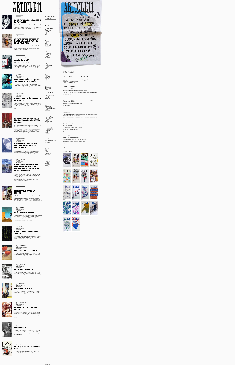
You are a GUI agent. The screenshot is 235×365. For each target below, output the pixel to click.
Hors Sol (46, 104)
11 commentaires (18, 116)
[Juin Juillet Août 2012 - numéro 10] (67, 199)
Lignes (46, 160)
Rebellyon (46, 80)
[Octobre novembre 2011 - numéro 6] (67, 215)
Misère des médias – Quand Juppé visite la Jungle (27, 81)
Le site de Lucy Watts (48, 121)
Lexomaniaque (47, 130)
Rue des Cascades (48, 164)
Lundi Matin (47, 67)
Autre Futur (47, 31)
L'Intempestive (47, 114)
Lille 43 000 (47, 66)
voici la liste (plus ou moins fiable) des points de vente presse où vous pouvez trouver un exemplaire (70, 79)
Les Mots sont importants (49, 128)
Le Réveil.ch (47, 63)
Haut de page (48, 364)
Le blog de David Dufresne (49, 116)
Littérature (17, 94)
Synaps (46, 137)
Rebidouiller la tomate (25, 251)
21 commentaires (18, 344)
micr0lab (46, 131)
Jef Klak (46, 47)
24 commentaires (18, 77)
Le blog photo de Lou (48, 118)
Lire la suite (34, 28)
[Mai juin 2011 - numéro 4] (84, 215)
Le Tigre (46, 64)
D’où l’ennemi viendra (24, 213)
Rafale (46, 79)
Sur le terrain (18, 56)
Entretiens (17, 139)
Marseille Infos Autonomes (49, 69)
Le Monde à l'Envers (48, 153)
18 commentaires (18, 96)
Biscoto (46, 34)
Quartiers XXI (47, 74)
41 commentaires (18, 210)
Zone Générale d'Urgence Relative (50, 140)
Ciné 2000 (46, 99)
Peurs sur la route (23, 289)
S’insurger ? (20, 328)
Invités (17, 246)
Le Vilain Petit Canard (48, 65)
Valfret (69, 110)
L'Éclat (46, 152)
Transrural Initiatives (48, 88)
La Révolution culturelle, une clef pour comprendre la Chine (27, 121)
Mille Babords (47, 132)
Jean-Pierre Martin (48, 106)
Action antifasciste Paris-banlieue (50, 95)
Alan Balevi (23, 285)
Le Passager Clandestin (48, 155)
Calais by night (21, 60)
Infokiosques (47, 46)
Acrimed (46, 29)
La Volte (46, 151)
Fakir (46, 42)
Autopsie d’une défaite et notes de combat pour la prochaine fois (26, 41)
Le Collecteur (47, 119)
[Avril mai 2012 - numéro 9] (75, 199)
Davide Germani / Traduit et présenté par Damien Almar (30, 324)
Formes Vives (74, 88)
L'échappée (47, 158)
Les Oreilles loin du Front (49, 129)
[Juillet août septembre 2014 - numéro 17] (75, 167)
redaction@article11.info (84, 80)
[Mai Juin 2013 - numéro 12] (84, 183)
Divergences (47, 41)
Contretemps (47, 39)
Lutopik (46, 68)
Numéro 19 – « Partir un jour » (69, 72)
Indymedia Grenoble (48, 44)
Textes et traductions (19, 187)
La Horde (46, 52)
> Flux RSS (48, 18)
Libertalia (46, 159)
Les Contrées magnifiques (49, 127)
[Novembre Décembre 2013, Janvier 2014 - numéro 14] (67, 183)
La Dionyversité (47, 110)
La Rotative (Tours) (48, 53)
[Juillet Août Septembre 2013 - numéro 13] (75, 183)
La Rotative (47, 111)
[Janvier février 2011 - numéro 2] (67, 231)
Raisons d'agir (47, 163)
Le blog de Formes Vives (49, 117)
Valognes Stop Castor (48, 138)
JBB (22, 161)
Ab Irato (46, 144)
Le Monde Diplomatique (48, 58)
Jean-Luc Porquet (24, 247)
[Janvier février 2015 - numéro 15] (67, 167)
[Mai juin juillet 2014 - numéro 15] (93, 167)
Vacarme (46, 89)
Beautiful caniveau (23, 270)
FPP (46, 43)
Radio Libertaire (47, 76)
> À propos (48, 15)
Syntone (46, 86)
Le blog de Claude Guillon (49, 115)
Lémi (23, 17)
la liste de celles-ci (70, 82)
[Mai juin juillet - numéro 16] (84, 167)
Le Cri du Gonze (18, 16)
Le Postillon (47, 62)
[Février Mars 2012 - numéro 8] (84, 199)
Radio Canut (47, 75)
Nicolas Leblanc (70, 125)
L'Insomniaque (47, 161)
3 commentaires (18, 325)
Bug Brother (47, 96)
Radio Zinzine (47, 78)
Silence (46, 85)
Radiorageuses (47, 77)
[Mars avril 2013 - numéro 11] (93, 183)
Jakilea (46, 105)
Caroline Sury (71, 135)
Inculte (46, 150)
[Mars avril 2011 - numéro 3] (93, 215)
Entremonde (47, 148)
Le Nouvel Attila (47, 154)
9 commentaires (18, 248)
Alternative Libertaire (48, 30)
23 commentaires (18, 162)
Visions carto (47, 139)
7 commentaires (18, 229)
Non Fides (46, 134)
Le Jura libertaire (47, 57)
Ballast (46, 32)
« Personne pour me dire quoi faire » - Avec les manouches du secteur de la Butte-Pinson (26, 168)
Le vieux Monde (47, 126)
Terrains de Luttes (48, 87)
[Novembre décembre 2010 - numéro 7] (93, 199)
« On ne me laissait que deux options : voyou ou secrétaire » (25, 146)
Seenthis (46, 84)
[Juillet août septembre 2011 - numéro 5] (75, 215)
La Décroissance (47, 51)
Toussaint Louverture (48, 167)
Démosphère (47, 40)
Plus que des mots (48, 73)
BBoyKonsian (47, 97)
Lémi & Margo (24, 57)
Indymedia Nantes (48, 45)
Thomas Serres (24, 36)
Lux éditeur (47, 162)
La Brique (46, 50)
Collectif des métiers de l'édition (50, 147)
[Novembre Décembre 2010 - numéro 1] (75, 231)
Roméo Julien (68, 112)
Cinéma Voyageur (48, 98)
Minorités (46, 70)
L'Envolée (46, 56)
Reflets (46, 81)
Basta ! (46, 33)
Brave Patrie (47, 35)
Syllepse (46, 165)
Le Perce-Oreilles (47, 61)
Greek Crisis (47, 103)
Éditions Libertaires (48, 149)
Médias (17, 35)
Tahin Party (47, 166)
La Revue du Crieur (48, 54)
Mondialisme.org (47, 133)
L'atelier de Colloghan (48, 107)
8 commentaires (18, 286)
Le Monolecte (47, 120)
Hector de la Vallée (68, 94)
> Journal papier (50, 16)
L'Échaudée (47, 55)
